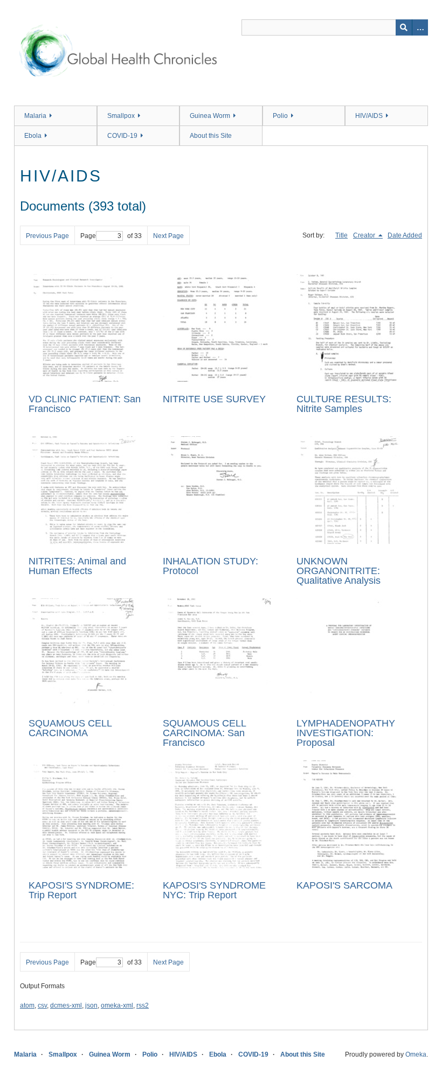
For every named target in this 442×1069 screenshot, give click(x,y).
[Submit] (404, 27)
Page (88, 236)
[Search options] (420, 27)
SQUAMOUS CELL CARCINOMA (70, 728)
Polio (280, 116)
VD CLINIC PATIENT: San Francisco (85, 404)
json (91, 1005)
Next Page (168, 236)
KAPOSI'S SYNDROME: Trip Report (81, 890)
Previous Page (47, 236)
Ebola (33, 135)
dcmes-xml (66, 1005)
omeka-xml (117, 1005)
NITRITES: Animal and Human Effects (77, 566)
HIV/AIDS (369, 116)
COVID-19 (122, 135)
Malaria (35, 116)
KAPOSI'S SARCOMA (344, 885)
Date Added (405, 235)
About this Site (211, 135)
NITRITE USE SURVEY (214, 399)
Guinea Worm (210, 116)
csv (42, 1005)
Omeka (415, 1054)
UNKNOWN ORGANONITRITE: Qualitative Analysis (338, 571)
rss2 (142, 1005)
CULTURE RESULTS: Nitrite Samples (343, 404)
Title (341, 235)
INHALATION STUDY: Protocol (210, 566)
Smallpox (121, 116)
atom (27, 1005)
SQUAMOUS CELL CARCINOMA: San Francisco (204, 733)
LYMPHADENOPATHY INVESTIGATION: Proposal (345, 733)
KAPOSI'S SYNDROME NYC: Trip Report (214, 890)
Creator (365, 235)
